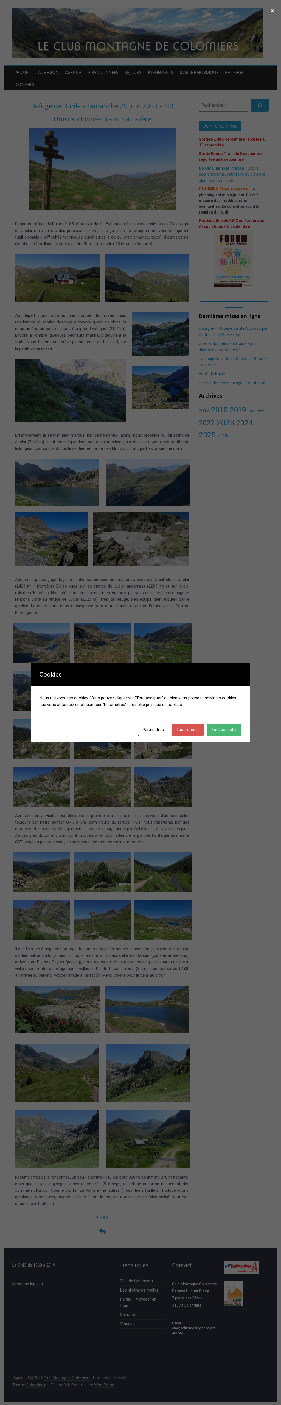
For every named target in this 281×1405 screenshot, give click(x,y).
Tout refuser (187, 729)
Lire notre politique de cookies (155, 704)
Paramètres (153, 729)
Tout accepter (224, 729)
